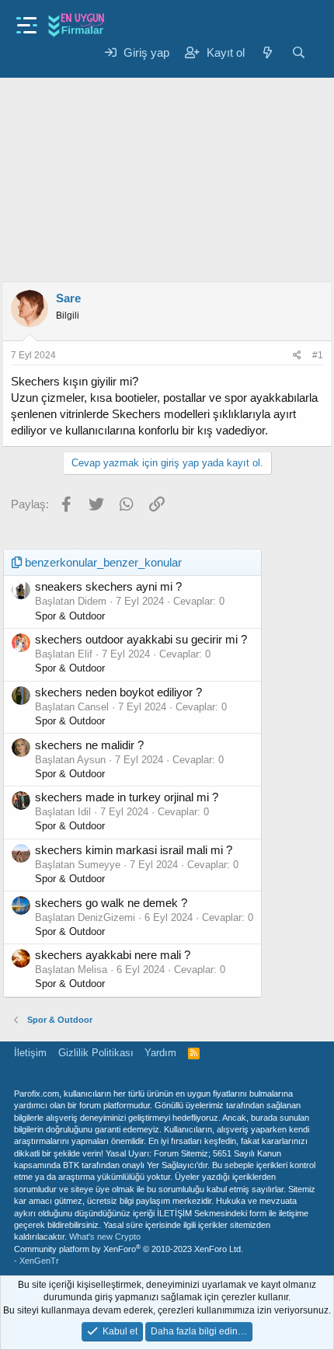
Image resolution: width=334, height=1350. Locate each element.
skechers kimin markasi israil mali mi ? (133, 849)
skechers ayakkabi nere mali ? (112, 954)
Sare (68, 298)
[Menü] (27, 20)
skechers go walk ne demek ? (111, 902)
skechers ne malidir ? (89, 745)
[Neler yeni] (267, 52)
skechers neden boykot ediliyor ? (118, 692)
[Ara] (299, 52)
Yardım (160, 1053)
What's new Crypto (105, 1236)
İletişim (30, 1053)
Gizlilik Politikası (96, 1053)
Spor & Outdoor (70, 616)
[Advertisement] (167, 177)
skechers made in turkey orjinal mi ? (126, 797)
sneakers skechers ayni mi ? (108, 586)
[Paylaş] (297, 356)
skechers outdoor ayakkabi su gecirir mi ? (141, 639)
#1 (317, 355)
